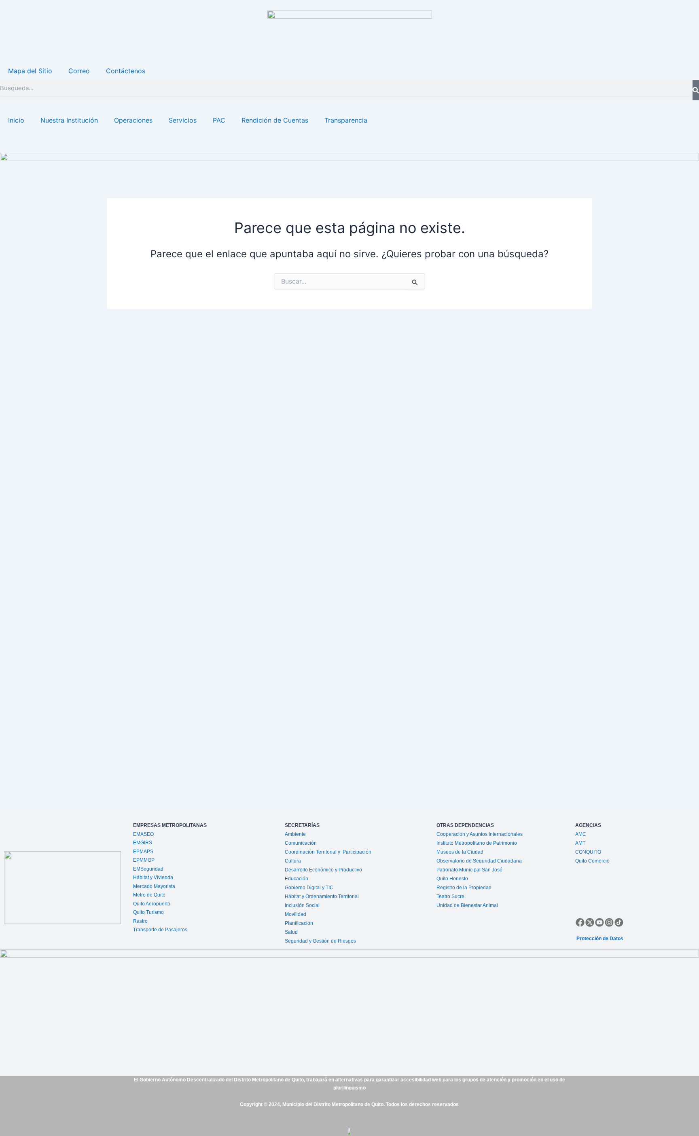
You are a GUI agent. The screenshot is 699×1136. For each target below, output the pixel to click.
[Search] (696, 90)
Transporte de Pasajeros (160, 930)
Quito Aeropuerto (151, 904)
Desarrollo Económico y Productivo (323, 870)
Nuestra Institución (69, 120)
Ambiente (295, 834)
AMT (580, 843)
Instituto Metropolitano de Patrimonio (476, 843)
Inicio (16, 120)
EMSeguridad (149, 869)
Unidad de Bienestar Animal (467, 905)
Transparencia (345, 120)
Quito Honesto (452, 879)
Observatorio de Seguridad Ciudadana (479, 861)
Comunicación (301, 843)
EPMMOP (144, 860)
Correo (79, 71)
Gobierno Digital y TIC (309, 887)
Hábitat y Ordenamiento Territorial (322, 896)
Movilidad (295, 914)
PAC (219, 120)
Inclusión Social (302, 905)
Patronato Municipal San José (469, 870)
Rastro (140, 921)
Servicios (183, 120)
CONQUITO (588, 852)
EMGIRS (142, 843)
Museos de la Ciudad (459, 852)
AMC (580, 834)
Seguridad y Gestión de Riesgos (320, 941)
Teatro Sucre (450, 896)
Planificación (299, 923)
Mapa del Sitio (30, 71)
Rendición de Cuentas (274, 120)
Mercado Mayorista (154, 886)
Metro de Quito (149, 895)
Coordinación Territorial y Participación (329, 852)
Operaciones (133, 120)
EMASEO (143, 834)
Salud (291, 932)
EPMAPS (143, 851)
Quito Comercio (592, 861)
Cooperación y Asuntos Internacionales (479, 834)
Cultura (293, 861)
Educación (296, 879)
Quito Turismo (148, 912)
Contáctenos (125, 71)
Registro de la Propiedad (463, 887)
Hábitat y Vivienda (153, 877)
